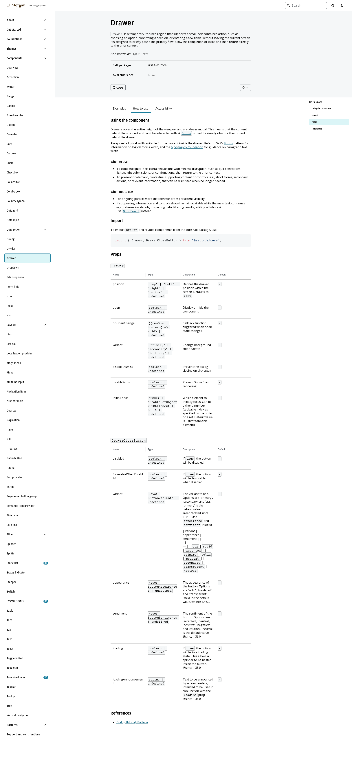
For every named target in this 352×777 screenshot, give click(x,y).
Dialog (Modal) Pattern (132, 722)
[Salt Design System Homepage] (26, 5)
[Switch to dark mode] (341, 5)
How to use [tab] (140, 108)
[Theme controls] (245, 87)
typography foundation (187, 147)
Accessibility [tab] (163, 108)
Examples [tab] (119, 108)
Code (119, 87)
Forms (228, 143)
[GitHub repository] (332, 5)
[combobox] (308, 5)
